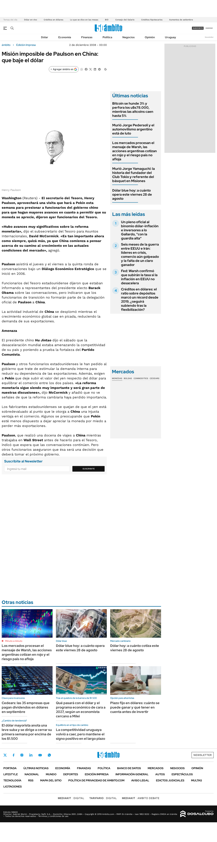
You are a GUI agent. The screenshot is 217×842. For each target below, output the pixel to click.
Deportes (70, 774)
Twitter (5, 755)
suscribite (198, 28)
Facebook (13, 755)
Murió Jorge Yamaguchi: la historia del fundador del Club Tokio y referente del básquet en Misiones (133, 174)
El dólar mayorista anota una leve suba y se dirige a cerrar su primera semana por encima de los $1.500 (27, 732)
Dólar (44, 37)
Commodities (141, 378)
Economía (64, 37)
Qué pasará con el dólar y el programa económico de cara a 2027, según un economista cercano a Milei (80, 709)
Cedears (154, 378)
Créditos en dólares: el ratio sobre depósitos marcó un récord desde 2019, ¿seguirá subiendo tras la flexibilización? (139, 299)
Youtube (40, 755)
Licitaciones (12, 786)
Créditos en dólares (53, 20)
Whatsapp (49, 755)
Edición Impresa (97, 774)
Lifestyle (10, 774)
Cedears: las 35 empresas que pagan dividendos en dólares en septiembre (26, 707)
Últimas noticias (35, 768)
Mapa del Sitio (51, 780)
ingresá (209, 28)
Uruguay (170, 37)
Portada (10, 768)
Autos (160, 774)
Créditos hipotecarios (151, 20)
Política (107, 37)
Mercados (155, 768)
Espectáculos (182, 774)
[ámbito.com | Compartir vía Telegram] (99, 69)
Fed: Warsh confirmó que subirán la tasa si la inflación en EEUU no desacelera (139, 277)
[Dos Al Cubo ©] (197, 814)
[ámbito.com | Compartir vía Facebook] (86, 69)
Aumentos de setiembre (181, 20)
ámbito (6, 45)
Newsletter (209, 37)
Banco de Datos (129, 768)
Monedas (117, 378)
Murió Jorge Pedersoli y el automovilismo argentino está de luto (133, 129)
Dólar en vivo (30, 20)
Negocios (128, 37)
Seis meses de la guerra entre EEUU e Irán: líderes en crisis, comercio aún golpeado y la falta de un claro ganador (140, 254)
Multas (196, 780)
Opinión (150, 37)
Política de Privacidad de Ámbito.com (96, 780)
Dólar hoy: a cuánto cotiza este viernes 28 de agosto (134, 647)
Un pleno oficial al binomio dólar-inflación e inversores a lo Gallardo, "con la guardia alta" (140, 230)
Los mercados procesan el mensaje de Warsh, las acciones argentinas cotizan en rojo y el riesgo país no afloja (134, 151)
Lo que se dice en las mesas (84, 20)
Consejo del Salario (124, 20)
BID (106, 20)
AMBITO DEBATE (140, 798)
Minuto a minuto (13, 640)
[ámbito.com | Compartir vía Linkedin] (95, 69)
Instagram (21, 755)
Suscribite (89, 469)
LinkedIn (30, 755)
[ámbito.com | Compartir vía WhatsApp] (81, 69)
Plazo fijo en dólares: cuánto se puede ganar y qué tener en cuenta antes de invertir (135, 707)
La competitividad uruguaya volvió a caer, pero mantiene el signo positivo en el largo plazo (80, 734)
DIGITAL (71, 798)
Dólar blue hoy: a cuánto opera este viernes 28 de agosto (132, 194)
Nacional (32, 774)
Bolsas (128, 378)
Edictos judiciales (170, 780)
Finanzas (86, 37)
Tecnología (12, 780)
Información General (132, 774)
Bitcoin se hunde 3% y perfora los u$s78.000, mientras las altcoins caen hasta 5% (132, 109)
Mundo (51, 774)
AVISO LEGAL (140, 780)
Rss (30, 780)
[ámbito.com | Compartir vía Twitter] (90, 69)
